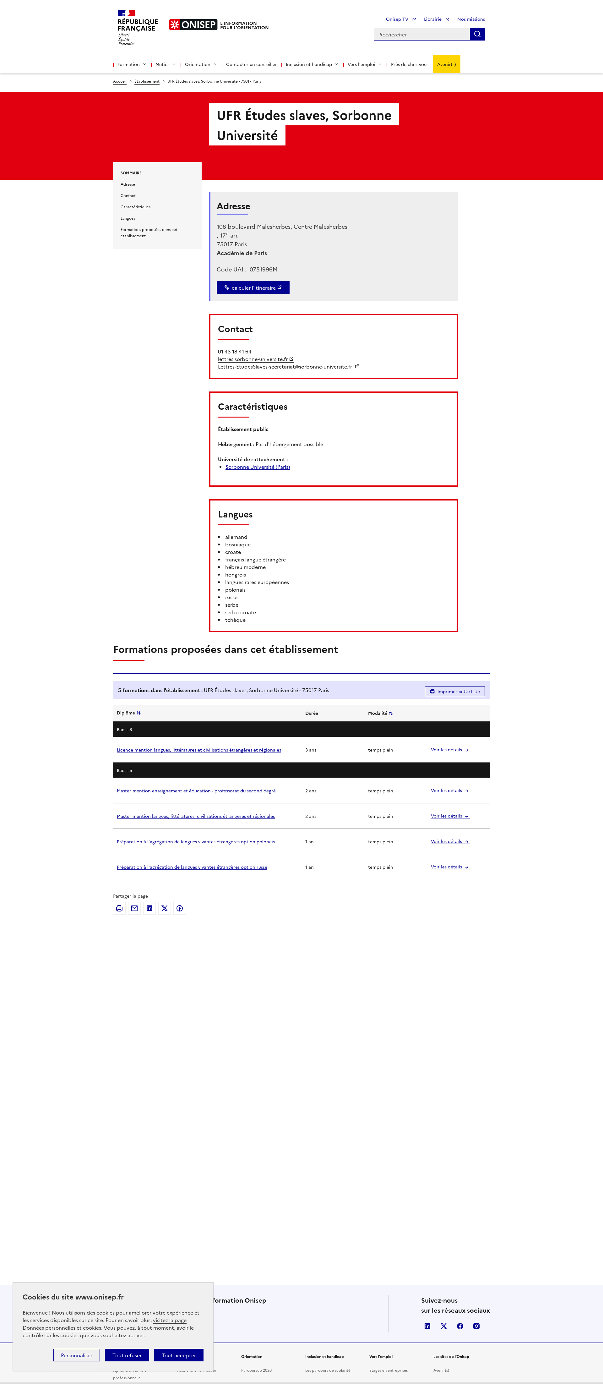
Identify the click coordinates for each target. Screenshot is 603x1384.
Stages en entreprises (388, 1370)
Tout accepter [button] (179, 1355)
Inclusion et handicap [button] (309, 64)
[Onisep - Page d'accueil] (193, 24)
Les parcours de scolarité (327, 1370)
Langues (128, 218)
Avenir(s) (446, 64)
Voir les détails (447, 749)
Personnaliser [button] (76, 1355)
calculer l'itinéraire (254, 287)
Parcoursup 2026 (256, 1370)
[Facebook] (179, 908)
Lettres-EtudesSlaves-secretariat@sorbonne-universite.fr (285, 366)
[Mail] (134, 908)
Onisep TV (398, 19)
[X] (164, 908)
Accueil (120, 81)
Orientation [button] (197, 64)
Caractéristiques (135, 206)
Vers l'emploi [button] (361, 64)
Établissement (147, 81)
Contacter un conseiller (251, 64)
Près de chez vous (409, 64)
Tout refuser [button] (127, 1355)
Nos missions (471, 19)
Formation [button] (128, 64)
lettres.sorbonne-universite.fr (253, 358)
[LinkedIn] (149, 908)
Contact (128, 195)
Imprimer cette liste (458, 691)
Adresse (128, 184)
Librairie (433, 19)
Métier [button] (162, 64)
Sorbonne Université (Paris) (257, 466)
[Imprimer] (119, 908)
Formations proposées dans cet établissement (149, 232)
